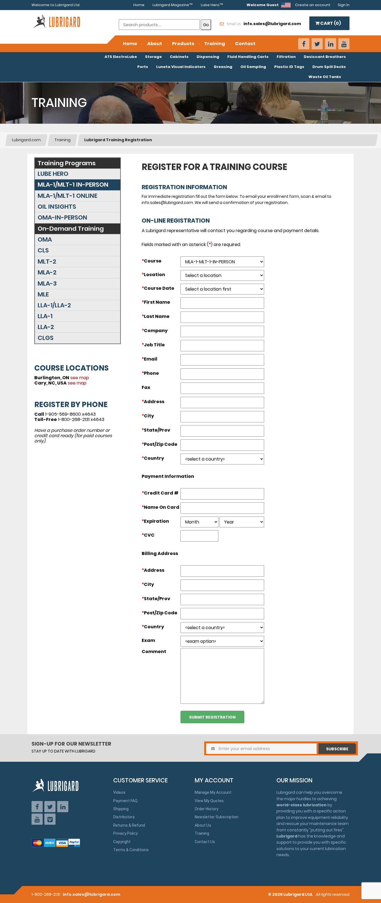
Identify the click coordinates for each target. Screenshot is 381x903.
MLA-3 (47, 283)
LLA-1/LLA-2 (54, 305)
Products (183, 43)
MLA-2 (47, 272)
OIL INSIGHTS (57, 206)
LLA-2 (46, 327)
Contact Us (205, 841)
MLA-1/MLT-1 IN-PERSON (73, 184)
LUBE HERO (53, 173)
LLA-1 (45, 316)
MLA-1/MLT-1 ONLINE (67, 195)
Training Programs (67, 163)
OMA (45, 239)
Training (214, 43)
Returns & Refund (129, 825)
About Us (203, 825)
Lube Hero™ (212, 5)
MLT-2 (47, 261)
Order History (206, 809)
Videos (119, 792)
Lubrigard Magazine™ (173, 5)
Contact (245, 43)
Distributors (124, 817)
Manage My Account (213, 792)
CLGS (46, 338)
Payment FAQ (125, 801)
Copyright (122, 841)
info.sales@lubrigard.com (91, 894)
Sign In (343, 5)
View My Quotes (209, 801)
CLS (43, 250)
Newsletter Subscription (216, 817)
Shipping (121, 809)
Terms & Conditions (131, 850)
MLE (43, 294)
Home (138, 5)
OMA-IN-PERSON (62, 217)
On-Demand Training (71, 228)
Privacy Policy (125, 833)
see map (79, 377)
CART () (330, 23)
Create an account (313, 5)
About (154, 43)
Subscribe (337, 749)
